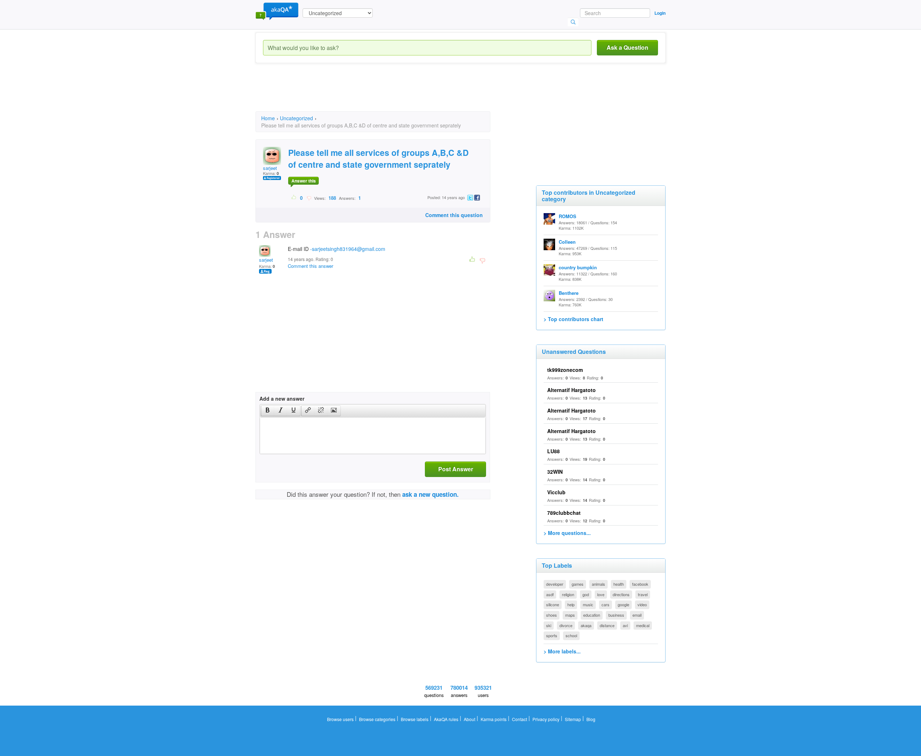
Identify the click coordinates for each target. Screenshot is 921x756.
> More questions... (567, 532)
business (616, 615)
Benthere (569, 292)
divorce (565, 625)
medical (642, 625)
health (618, 584)
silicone (552, 604)
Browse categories (377, 719)
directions (621, 594)
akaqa (586, 625)
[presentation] (267, 411)
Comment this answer (310, 265)
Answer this (303, 180)
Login (660, 13)
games (578, 584)
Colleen (567, 241)
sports (551, 635)
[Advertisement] (386, 93)
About (469, 719)
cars (605, 604)
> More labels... (562, 651)
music (588, 604)
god (585, 594)
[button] (267, 410)
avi (625, 625)
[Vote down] (309, 198)
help (571, 604)
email (636, 615)
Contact (519, 719)
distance (607, 625)
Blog (590, 719)
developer (554, 584)
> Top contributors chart (573, 319)
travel (643, 594)
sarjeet (270, 168)
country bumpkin (578, 267)
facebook (640, 584)
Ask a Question (627, 47)
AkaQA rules (446, 719)
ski (548, 625)
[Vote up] (294, 198)
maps (570, 615)
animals (598, 584)
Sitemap (573, 719)
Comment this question (454, 215)
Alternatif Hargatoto (571, 389)
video (642, 604)
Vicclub (556, 492)
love (600, 594)
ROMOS (567, 216)
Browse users (340, 719)
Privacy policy (545, 719)
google (623, 604)
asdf (550, 594)
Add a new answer (281, 398)
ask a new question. (430, 494)
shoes (551, 615)
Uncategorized (296, 118)
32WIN (555, 471)
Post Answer (455, 469)
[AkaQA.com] (277, 11)
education (591, 615)
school (571, 635)
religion (568, 594)
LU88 (553, 451)
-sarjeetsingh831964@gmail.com (347, 248)
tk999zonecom (565, 369)
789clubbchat (564, 512)
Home (268, 118)
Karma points (494, 719)
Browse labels (414, 719)
